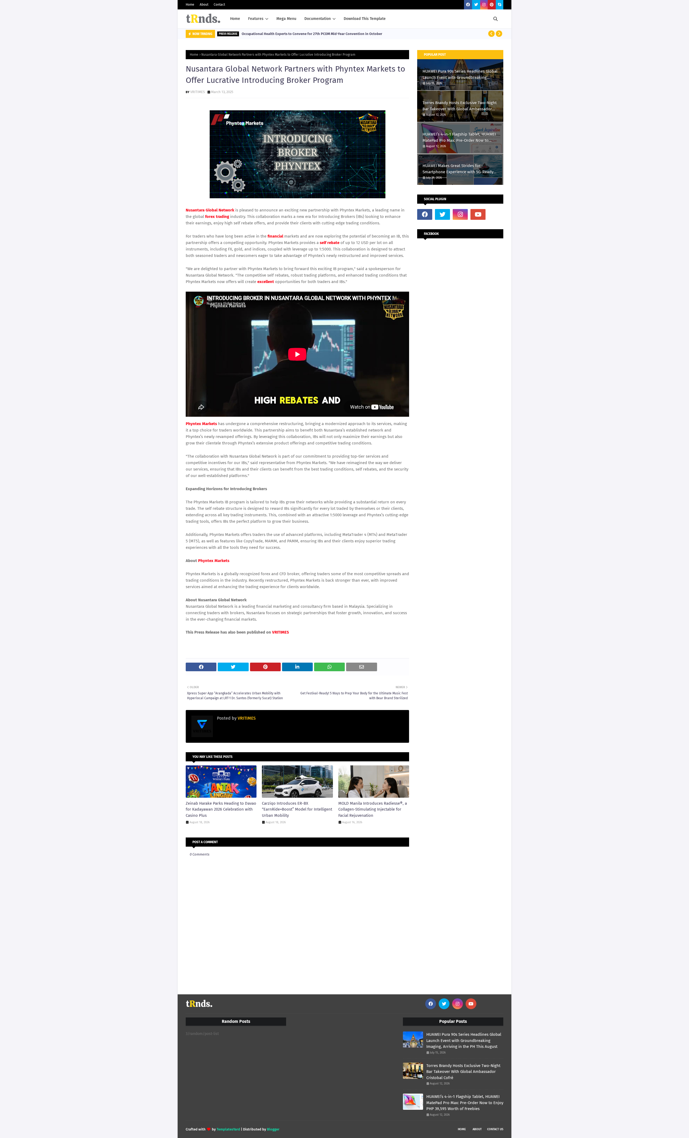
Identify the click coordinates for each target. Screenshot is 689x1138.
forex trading (217, 216)
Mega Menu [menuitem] (286, 18)
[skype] (499, 4)
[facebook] (468, 4)
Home (190, 4)
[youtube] (478, 214)
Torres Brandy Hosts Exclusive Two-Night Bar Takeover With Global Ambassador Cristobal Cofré (460, 106)
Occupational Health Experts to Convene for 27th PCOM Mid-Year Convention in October (312, 34)
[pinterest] (492, 4)
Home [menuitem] (235, 18)
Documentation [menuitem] (317, 18)
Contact (219, 4)
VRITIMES (197, 92)
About (204, 4)
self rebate (329, 242)
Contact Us (495, 1129)
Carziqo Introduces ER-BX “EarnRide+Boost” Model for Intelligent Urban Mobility (297, 809)
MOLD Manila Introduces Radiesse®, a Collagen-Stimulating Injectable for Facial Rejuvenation (372, 809)
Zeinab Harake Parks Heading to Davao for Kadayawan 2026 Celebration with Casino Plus (221, 809)
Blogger (273, 1129)
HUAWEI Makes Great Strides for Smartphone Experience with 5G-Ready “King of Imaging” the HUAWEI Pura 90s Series (458, 169)
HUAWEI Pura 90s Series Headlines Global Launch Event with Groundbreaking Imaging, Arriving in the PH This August (460, 74)
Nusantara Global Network (210, 210)
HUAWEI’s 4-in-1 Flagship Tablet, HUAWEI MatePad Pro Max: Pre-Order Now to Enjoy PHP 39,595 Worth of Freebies (459, 137)
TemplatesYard (228, 1129)
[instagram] (484, 4)
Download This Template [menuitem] (365, 18)
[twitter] (476, 4)
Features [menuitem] (255, 18)
